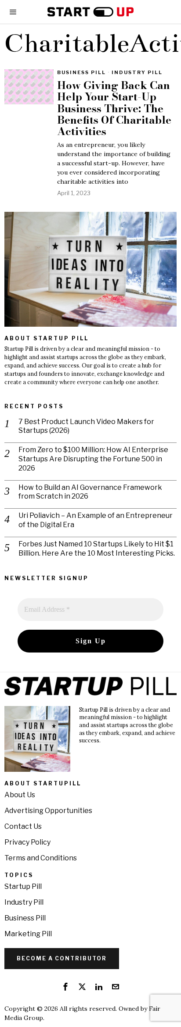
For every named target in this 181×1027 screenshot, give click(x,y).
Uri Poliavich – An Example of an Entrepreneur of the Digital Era (95, 520)
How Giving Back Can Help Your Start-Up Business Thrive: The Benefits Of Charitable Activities (114, 109)
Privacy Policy (27, 842)
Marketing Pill (28, 934)
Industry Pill (137, 72)
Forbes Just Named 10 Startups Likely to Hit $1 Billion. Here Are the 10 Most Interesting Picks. (96, 548)
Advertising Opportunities (48, 810)
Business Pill (81, 72)
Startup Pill (23, 886)
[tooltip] (65, 987)
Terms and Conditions (40, 858)
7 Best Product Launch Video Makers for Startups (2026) (86, 426)
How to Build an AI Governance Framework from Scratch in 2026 (90, 492)
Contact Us (23, 826)
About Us (19, 795)
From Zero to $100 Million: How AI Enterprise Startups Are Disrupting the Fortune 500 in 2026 (93, 459)
